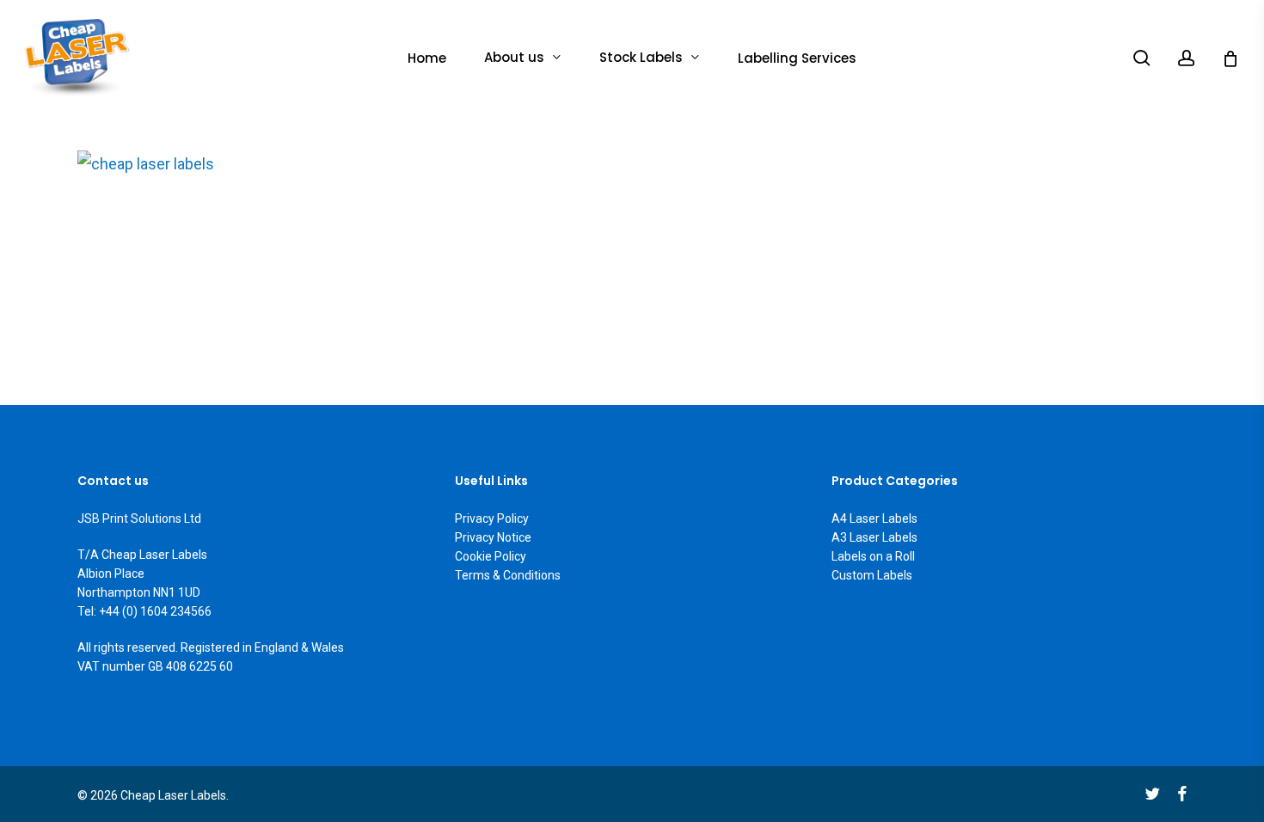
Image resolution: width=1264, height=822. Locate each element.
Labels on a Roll (873, 556)
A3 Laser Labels (874, 537)
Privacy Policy (492, 518)
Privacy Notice (493, 537)
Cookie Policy (490, 556)
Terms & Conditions (508, 575)
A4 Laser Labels (874, 518)
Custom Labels (871, 575)
